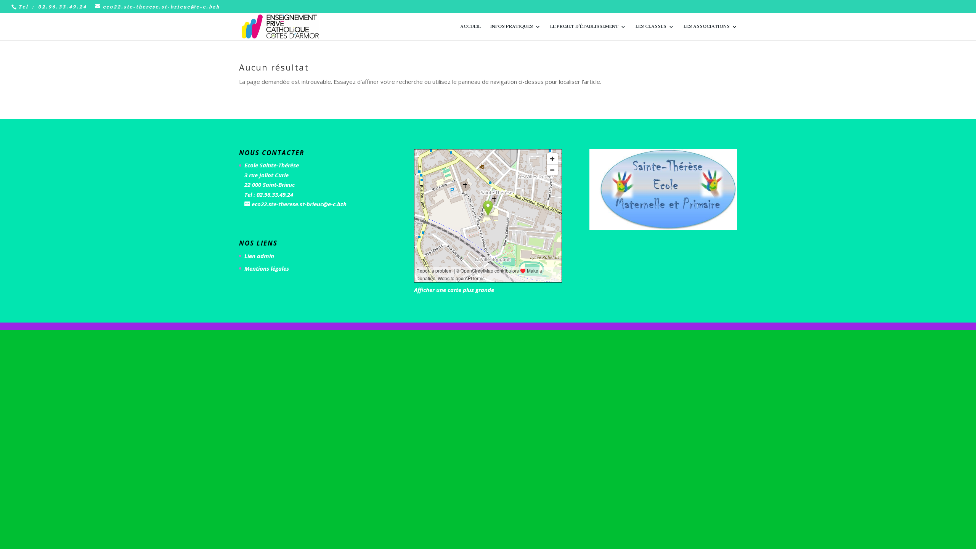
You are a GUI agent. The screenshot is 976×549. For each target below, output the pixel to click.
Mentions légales (266, 268)
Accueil (470, 27)
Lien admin (259, 256)
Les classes (651, 27)
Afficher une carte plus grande (454, 290)
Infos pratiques (511, 27)
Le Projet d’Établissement (584, 27)
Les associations (707, 27)
